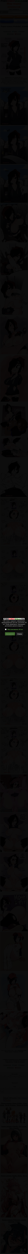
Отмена (19, 634)
